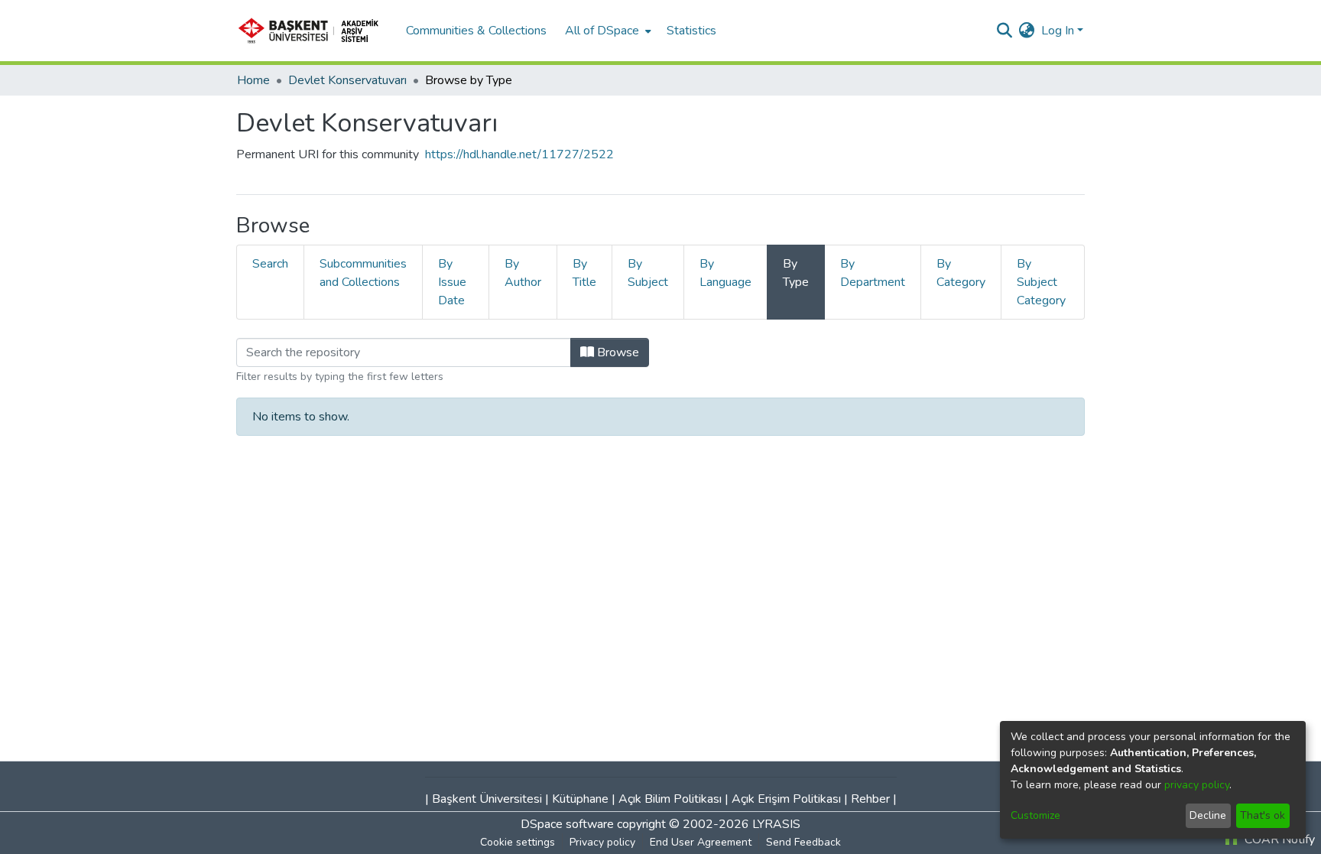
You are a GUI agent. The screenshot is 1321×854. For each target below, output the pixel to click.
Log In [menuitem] (1057, 30)
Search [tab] (270, 263)
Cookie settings (517, 842)
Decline (1208, 815)
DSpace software (567, 824)
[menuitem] (606, 30)
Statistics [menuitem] (691, 30)
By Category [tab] (960, 273)
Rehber (870, 799)
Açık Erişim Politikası (786, 799)
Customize (1035, 815)
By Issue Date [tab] (452, 282)
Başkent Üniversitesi (487, 799)
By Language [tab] (725, 273)
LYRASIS (776, 824)
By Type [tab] (796, 273)
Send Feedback (803, 842)
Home (253, 80)
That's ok (1262, 815)
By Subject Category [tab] (1041, 282)
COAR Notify (1278, 839)
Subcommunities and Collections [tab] (363, 273)
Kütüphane (580, 799)
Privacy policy (602, 842)
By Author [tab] (523, 273)
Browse (616, 352)
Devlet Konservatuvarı (347, 80)
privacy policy (1196, 785)
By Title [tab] (584, 273)
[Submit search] (1004, 30)
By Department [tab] (872, 273)
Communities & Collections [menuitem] (476, 30)
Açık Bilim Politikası (670, 799)
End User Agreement (700, 842)
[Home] (313, 30)
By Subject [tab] (648, 273)
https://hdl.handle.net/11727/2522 (519, 154)
